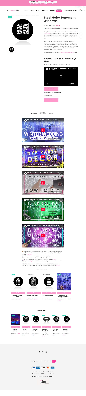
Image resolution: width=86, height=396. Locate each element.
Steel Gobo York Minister (47, 295)
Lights (31, 10)
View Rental (18, 293)
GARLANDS (39, 2)
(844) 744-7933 (42, 373)
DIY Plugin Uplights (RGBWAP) (14, 331)
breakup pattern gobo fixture (67, 52)
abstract (76, 32)
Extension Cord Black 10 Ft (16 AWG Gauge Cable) (45, 331)
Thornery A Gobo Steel (25, 330)
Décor (25, 10)
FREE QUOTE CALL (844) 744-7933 (43, 4)
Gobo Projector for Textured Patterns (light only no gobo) (63, 296)
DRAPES (46, 2)
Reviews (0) (51, 113)
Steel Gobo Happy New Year (65, 331)
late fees (54, 259)
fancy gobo (47, 33)
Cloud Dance (45, 10)
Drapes (37, 10)
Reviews (52, 10)
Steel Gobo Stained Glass (32, 295)
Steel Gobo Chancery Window (17, 296)
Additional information (43, 113)
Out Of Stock (51, 89)
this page (58, 265)
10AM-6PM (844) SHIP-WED (71, 10)
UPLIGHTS (53, 2)
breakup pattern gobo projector (33, 253)
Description (34, 113)
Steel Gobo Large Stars (35, 330)
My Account (77, 7)
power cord (29, 254)
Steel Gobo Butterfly (55, 330)
